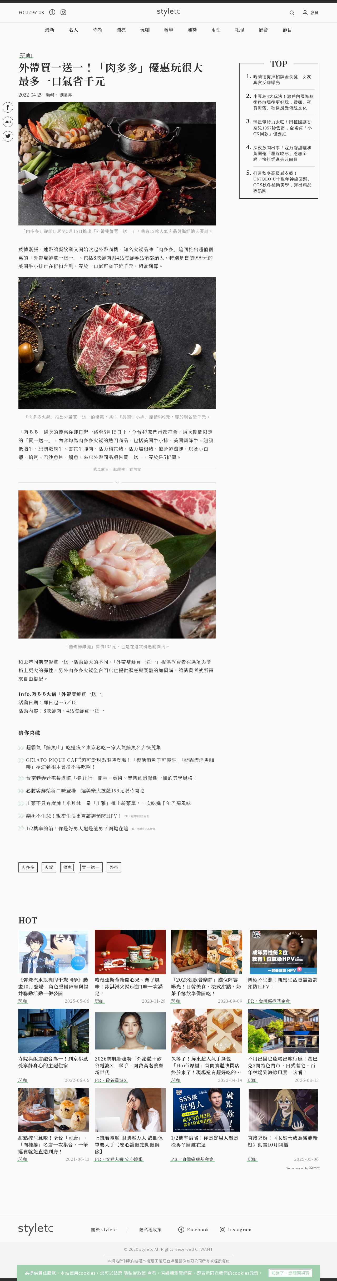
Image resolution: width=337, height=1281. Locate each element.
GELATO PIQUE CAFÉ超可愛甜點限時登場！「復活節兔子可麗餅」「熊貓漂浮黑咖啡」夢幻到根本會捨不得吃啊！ (120, 763)
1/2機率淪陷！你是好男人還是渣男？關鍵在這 (205, 1141)
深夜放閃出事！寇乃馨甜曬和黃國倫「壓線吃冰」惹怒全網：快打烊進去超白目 (282, 153)
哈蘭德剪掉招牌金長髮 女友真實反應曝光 (282, 79)
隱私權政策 (135, 1273)
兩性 (216, 29)
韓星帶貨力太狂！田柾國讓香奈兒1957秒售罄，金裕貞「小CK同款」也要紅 (282, 128)
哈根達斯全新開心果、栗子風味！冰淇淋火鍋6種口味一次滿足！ (129, 986)
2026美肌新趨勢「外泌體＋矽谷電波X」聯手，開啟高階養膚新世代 (129, 1065)
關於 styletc (104, 1230)
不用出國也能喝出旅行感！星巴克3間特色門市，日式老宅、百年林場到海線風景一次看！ (283, 1065)
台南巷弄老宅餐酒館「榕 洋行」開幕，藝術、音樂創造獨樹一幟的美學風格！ (112, 777)
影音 (263, 29)
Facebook (198, 1229)
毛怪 (240, 29)
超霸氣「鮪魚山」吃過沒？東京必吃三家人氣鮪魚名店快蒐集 (93, 747)
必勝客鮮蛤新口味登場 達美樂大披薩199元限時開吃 (85, 790)
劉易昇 (66, 95)
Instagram (240, 1229)
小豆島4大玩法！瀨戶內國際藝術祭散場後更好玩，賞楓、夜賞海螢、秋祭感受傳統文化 (283, 102)
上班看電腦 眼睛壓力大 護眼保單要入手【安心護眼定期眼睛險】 (129, 1144)
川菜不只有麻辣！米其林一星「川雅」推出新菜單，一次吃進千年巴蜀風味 (108, 803)
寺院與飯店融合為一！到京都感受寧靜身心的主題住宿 (53, 1062)
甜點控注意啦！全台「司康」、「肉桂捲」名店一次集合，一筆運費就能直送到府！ (53, 1144)
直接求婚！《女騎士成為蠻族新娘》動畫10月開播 (283, 1141)
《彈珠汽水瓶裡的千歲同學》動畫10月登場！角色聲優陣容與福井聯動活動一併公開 (53, 986)
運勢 (192, 29)
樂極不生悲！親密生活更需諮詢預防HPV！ (283, 983)
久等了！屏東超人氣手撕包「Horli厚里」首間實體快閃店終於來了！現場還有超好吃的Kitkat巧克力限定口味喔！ (205, 1065)
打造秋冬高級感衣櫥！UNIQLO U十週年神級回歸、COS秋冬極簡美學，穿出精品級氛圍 (282, 182)
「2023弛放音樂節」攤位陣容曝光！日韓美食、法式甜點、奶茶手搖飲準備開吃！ (206, 986)
